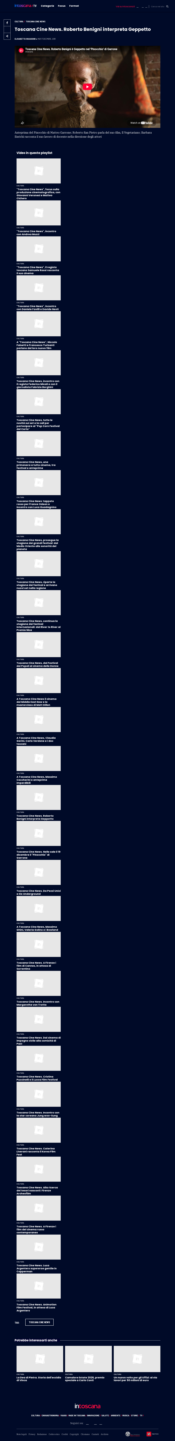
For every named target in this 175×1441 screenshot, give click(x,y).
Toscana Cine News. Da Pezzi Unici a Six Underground (39, 892)
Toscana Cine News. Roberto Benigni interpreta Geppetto (35, 817)
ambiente (116, 1415)
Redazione (42, 1434)
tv (142, 1415)
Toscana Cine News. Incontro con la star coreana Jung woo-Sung (38, 1114)
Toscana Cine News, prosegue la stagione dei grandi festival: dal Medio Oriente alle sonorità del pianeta (38, 544)
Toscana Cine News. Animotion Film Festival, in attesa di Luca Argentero (36, 1307)
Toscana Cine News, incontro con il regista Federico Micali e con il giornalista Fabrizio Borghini (38, 384)
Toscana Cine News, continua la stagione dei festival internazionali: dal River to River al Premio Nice (39, 625)
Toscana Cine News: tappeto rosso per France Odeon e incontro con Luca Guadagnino (36, 504)
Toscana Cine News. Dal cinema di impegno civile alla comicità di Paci (39, 1040)
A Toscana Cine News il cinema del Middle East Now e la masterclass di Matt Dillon (36, 702)
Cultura (19, 21)
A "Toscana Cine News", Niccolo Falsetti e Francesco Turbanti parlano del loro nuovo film (37, 345)
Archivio (104, 1434)
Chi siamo (85, 1434)
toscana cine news (39, 1322)
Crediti (65, 1434)
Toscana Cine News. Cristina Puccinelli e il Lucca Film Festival (37, 1078)
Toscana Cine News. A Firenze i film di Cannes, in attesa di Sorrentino (36, 965)
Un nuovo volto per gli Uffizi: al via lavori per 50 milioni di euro (135, 1379)
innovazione (94, 1415)
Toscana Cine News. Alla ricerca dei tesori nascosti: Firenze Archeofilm (37, 1190)
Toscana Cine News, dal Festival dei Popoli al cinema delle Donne (38, 664)
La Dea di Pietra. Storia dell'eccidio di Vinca (39, 1379)
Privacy (32, 1434)
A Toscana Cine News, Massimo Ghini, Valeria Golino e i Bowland (37, 928)
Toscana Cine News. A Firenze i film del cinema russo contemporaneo (36, 1229)
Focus (61, 6)
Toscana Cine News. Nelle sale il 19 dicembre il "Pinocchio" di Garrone (38, 854)
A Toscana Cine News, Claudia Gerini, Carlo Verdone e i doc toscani (36, 741)
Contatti (95, 1434)
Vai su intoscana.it (125, 6)
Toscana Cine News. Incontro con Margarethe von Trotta (38, 1003)
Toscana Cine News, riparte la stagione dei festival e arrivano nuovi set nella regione (37, 585)
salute (105, 1415)
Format (74, 6)
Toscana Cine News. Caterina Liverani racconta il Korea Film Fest (36, 1151)
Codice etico (54, 1434)
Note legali (22, 1434)
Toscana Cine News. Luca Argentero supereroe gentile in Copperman (37, 1268)
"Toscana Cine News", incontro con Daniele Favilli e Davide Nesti (38, 307)
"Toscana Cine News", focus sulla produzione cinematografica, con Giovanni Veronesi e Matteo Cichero (38, 194)
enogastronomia (51, 1415)
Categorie (47, 6)
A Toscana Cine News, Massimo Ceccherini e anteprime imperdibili (37, 780)
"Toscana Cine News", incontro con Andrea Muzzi (36, 233)
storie (135, 1415)
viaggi (64, 1415)
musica (126, 1415)
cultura (36, 1415)
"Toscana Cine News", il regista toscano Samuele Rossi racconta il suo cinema (38, 270)
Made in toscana (77, 1415)
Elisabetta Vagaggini (25, 39)
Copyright (74, 1434)
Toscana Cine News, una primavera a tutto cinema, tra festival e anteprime (36, 465)
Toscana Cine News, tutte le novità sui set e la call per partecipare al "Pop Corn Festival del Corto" (38, 424)
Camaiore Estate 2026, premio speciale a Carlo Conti (84, 1379)
